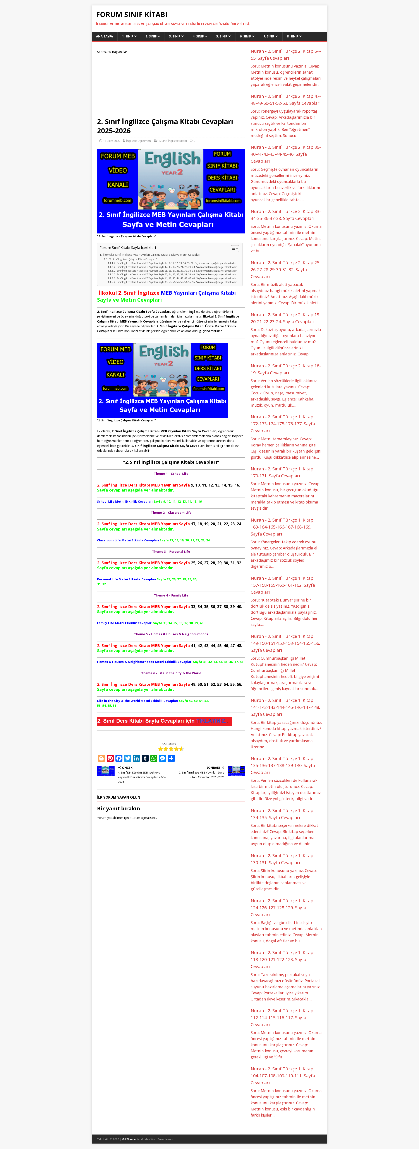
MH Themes (129, 1139)
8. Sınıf (292, 36)
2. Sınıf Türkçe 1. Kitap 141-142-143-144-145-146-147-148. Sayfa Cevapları (285, 707)
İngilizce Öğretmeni (138, 141)
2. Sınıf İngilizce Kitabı (173, 141)
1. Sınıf (127, 36)
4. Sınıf (198, 36)
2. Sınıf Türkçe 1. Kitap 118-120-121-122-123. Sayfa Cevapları (282, 959)
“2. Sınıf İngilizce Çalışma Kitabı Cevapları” (133, 259)
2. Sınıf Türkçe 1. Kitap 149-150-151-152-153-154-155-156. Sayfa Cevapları (285, 643)
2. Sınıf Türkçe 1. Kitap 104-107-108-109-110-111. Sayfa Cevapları (283, 1076)
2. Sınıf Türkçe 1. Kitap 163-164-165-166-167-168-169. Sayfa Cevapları (282, 527)
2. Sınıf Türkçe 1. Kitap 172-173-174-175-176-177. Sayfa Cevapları (283, 424)
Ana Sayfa (104, 36)
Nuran (257, 51)
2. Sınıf (151, 36)
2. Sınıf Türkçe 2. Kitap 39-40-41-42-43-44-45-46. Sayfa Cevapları (286, 154)
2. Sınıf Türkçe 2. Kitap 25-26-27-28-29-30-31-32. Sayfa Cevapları (286, 269)
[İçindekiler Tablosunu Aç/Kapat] (233, 248)
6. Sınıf (245, 36)
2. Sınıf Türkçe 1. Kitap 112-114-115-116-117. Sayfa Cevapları (282, 1017)
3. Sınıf (174, 36)
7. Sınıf (268, 36)
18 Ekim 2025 (111, 141)
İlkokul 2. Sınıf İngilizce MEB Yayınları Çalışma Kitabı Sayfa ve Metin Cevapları (151, 255)
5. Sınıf (221, 36)
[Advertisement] (171, 84)
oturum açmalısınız (143, 818)
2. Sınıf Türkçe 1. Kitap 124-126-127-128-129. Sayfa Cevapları (282, 908)
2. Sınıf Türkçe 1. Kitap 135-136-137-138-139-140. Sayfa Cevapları (283, 765)
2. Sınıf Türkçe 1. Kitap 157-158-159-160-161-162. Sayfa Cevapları (283, 585)
